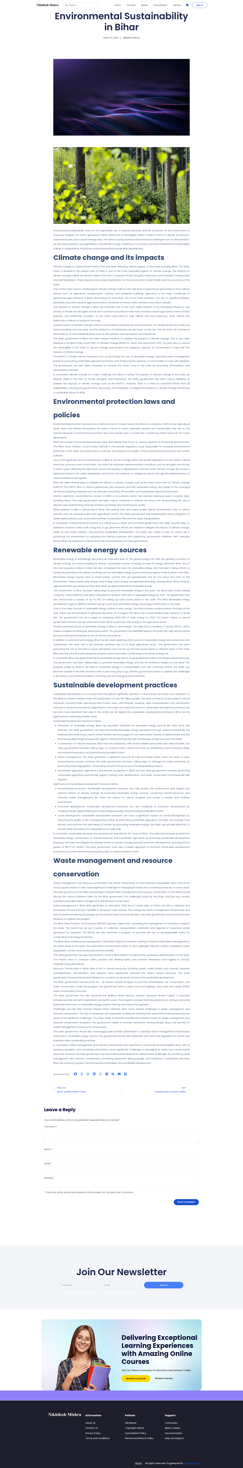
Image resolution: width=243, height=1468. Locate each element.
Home (117, 5)
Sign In (199, 5)
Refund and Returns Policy (139, 1438)
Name (48, 1149)
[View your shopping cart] (187, 5)
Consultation (160, 5)
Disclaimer (131, 1423)
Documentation (173, 1433)
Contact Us (91, 1428)
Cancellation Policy (135, 1433)
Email (48, 1163)
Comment (50, 1126)
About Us (90, 1423)
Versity (177, 5)
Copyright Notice (134, 1428)
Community (171, 1423)
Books (144, 5)
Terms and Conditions (97, 1438)
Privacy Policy (93, 1433)
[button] (75, 1074)
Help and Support (174, 1438)
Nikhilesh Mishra (192, 1463)
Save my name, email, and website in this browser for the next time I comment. (90, 1192)
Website (48, 1178)
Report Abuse (172, 1428)
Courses (130, 5)
